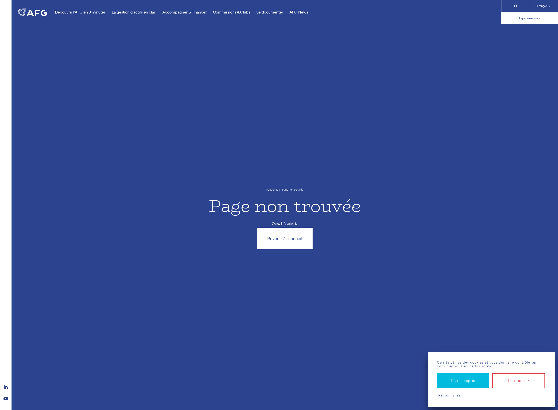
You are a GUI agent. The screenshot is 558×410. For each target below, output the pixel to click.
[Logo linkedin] (6, 386)
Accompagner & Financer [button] (184, 12)
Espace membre (529, 18)
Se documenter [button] (269, 12)
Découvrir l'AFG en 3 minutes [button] (80, 12)
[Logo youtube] (5, 398)
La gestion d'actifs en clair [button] (134, 12)
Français (542, 6)
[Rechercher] (515, 6)
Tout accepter (463, 381)
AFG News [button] (298, 12)
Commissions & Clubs (231, 12)
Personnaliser (450, 395)
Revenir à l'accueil (284, 238)
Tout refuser (518, 381)
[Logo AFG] (32, 12)
